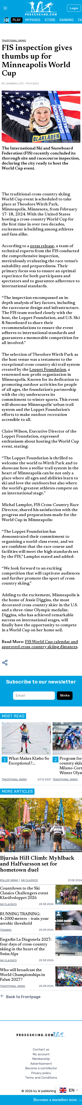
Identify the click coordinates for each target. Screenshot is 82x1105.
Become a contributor (41, 1068)
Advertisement (41, 1064)
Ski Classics (29, 880)
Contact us (41, 1049)
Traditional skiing (14, 40)
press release (42, 246)
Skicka (65, 695)
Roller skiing (9, 880)
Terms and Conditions (41, 1078)
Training (6, 930)
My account (41, 1054)
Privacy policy (41, 1073)
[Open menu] (3, 8)
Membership (41, 1059)
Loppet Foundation (47, 370)
